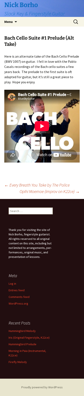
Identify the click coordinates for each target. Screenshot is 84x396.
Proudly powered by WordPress (42, 387)
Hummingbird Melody (22, 331)
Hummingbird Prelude (22, 344)
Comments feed (19, 297)
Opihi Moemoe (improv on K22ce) (50, 191)
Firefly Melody (18, 362)
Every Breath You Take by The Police (37, 185)
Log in (12, 283)
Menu (8, 21)
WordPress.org (18, 303)
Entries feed (17, 290)
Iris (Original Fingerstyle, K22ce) (29, 337)
